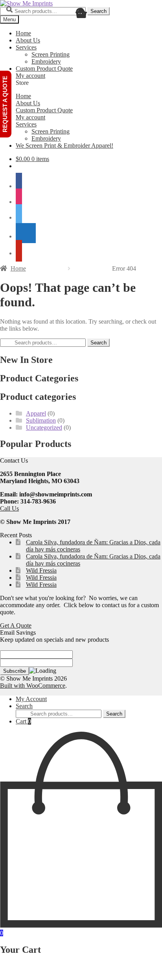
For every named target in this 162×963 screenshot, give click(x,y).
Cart (23, 721)
